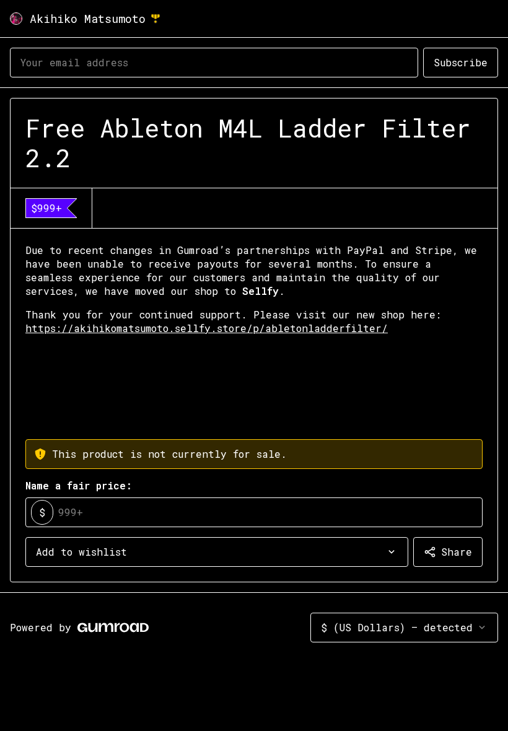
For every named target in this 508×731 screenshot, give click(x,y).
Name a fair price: (78, 485)
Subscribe (461, 62)
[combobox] (216, 552)
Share (456, 551)
